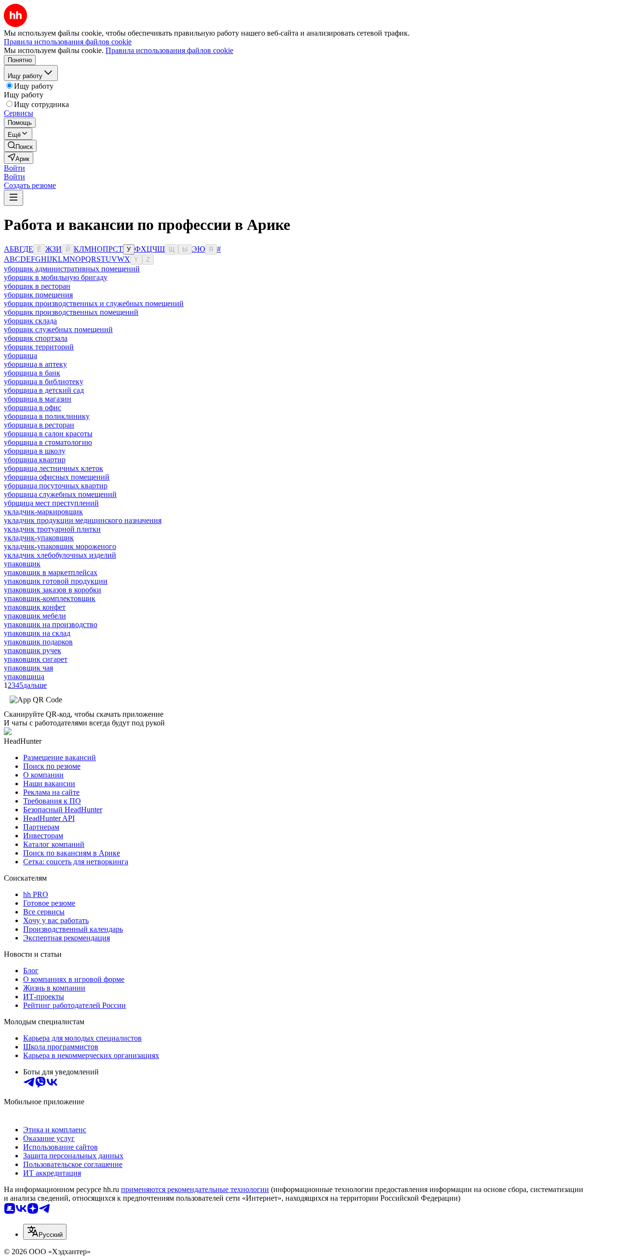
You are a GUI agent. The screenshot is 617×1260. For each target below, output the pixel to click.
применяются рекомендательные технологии (195, 1189)
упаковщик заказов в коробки (52, 590)
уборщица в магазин (37, 399)
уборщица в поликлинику (47, 416)
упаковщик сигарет (35, 659)
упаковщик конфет (35, 607)
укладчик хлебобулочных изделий (60, 555)
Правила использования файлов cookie (169, 50)
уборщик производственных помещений (71, 312)
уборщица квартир (35, 460)
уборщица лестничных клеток (53, 468)
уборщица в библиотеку (43, 381)
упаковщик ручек (32, 650)
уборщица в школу (35, 451)
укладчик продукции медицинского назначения (82, 520)
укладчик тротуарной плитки (52, 529)
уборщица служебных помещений (60, 494)
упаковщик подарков (38, 642)
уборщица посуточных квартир (55, 486)
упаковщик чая (28, 668)
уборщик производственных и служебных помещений (94, 303)
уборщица (20, 355)
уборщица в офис (32, 407)
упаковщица (24, 676)
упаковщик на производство (50, 624)
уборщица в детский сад (44, 390)
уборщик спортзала (35, 338)
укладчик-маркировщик (43, 512)
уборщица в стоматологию (48, 442)
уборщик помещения (38, 295)
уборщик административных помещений (72, 269)
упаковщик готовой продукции (55, 581)
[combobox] (45, 1232)
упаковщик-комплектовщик (49, 598)
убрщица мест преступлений (51, 503)
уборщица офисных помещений (56, 477)
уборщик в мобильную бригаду (55, 277)
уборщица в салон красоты (48, 433)
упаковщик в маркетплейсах (50, 572)
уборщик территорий (39, 347)
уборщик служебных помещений (58, 329)
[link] (20, 146)
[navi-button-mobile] (13, 198)
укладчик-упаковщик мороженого (60, 546)
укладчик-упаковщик (39, 538)
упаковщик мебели (35, 616)
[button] (14, 168)
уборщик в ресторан (37, 286)
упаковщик (22, 564)
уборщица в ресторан (39, 425)
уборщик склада (30, 321)
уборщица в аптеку (35, 364)
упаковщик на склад (37, 633)
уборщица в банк (32, 373)
